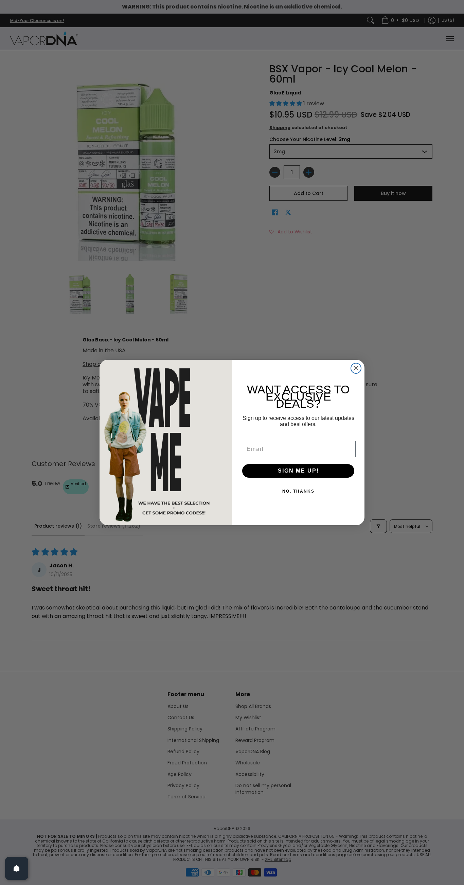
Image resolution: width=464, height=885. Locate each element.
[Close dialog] (356, 368)
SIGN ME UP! (298, 471)
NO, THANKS (298, 491)
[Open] (16, 868)
